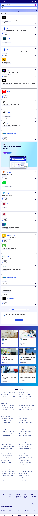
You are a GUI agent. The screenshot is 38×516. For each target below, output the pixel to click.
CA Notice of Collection (34, 510)
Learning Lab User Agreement (4, 510)
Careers (10, 498)
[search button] (30, 1)
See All (35, 328)
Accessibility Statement (10, 510)
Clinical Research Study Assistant (8, 279)
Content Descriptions (11, 503)
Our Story (10, 496)
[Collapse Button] (35, 24)
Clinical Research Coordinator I (7, 290)
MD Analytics (26, 375)
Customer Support (25, 497)
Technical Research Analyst (7, 62)
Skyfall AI (7, 375)
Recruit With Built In (18, 497)
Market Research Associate (7, 174)
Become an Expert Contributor (18, 500)
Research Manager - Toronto (7, 114)
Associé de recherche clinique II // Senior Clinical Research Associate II (14, 30)
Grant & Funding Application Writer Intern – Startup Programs (13, 72)
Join (32, 1)
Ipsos (6, 339)
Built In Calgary (33, 496)
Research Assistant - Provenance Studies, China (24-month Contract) (14, 301)
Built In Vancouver (33, 504)
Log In (36, 1)
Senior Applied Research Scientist (8, 41)
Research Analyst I (5, 135)
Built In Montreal (34, 498)
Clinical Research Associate (7, 258)
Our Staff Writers (10, 500)
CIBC (6, 357)
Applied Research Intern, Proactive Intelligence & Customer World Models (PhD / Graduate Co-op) (18, 20)
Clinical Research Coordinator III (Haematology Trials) (11, 269)
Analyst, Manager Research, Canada (8, 93)
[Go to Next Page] (28, 309)
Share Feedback (26, 499)
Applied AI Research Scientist (7, 206)
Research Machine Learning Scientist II (9, 248)
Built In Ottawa (33, 499)
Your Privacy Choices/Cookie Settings (27, 510)
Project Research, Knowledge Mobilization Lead (10, 237)
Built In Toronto (33, 501)
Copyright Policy (14, 510)
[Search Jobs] (35, 5)
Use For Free (7, 153)
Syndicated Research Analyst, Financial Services (10, 227)
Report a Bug (26, 500)
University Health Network (29, 357)
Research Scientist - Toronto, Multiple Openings (10, 104)
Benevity (25, 339)
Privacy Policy (18, 510)
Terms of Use (22, 510)
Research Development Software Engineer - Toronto (11, 125)
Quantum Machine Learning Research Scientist (10, 216)
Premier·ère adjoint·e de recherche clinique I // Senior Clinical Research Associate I (16, 51)
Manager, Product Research (7, 195)
